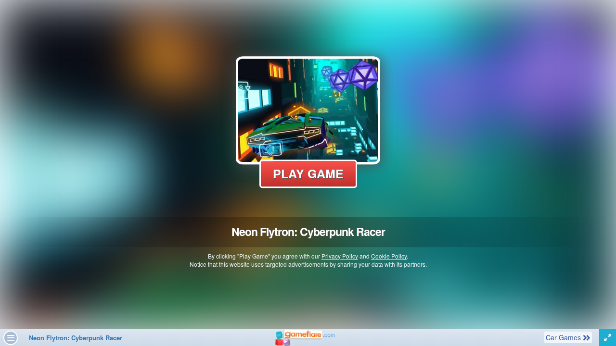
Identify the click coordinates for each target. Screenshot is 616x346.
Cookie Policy (389, 256)
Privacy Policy (339, 256)
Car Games (564, 337)
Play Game (308, 173)
